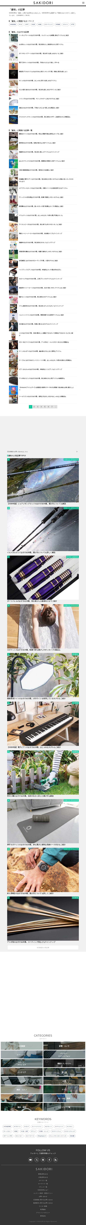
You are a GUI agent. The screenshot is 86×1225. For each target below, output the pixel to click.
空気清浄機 (8, 1126)
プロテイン (18, 1126)
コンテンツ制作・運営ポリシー (43, 1193)
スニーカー (20, 1136)
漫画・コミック (44, 1131)
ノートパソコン (37, 1126)
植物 (40, 24)
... (55, 407)
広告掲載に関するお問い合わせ (43, 1200)
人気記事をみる (43, 1177)
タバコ (66, 24)
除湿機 (72, 1136)
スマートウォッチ (70, 1131)
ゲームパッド (59, 1126)
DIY (27, 24)
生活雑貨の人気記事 (43, 947)
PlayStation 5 (42, 1136)
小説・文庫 (25, 1131)
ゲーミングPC (8, 1136)
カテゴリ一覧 (43, 1180)
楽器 (34, 24)
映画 (16, 1131)
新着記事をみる (43, 1174)
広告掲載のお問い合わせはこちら (17, 451)
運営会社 (43, 1216)
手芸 (73, 24)
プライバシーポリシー (43, 1212)
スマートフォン (57, 1131)
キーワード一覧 (43, 1184)
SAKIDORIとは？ (43, 1190)
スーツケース (30, 1136)
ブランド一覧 (43, 1187)
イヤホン (70, 1126)
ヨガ (21, 24)
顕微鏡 (58, 24)
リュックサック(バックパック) (58, 1136)
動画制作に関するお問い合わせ (43, 1203)
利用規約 (43, 1209)
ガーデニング (49, 24)
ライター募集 (43, 1206)
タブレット (49, 1126)
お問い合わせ (43, 1196)
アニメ (34, 1131)
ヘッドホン (8, 1131)
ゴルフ (27, 1126)
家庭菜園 (13, 24)
